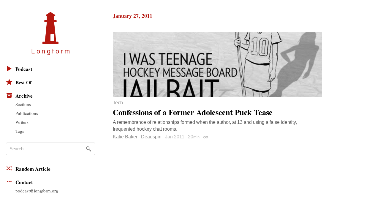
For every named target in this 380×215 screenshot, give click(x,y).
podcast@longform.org (36, 191)
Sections (23, 104)
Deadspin (151, 136)
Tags (19, 131)
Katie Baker (125, 136)
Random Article (32, 169)
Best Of (23, 82)
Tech (118, 102)
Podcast (23, 69)
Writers (21, 122)
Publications (26, 113)
